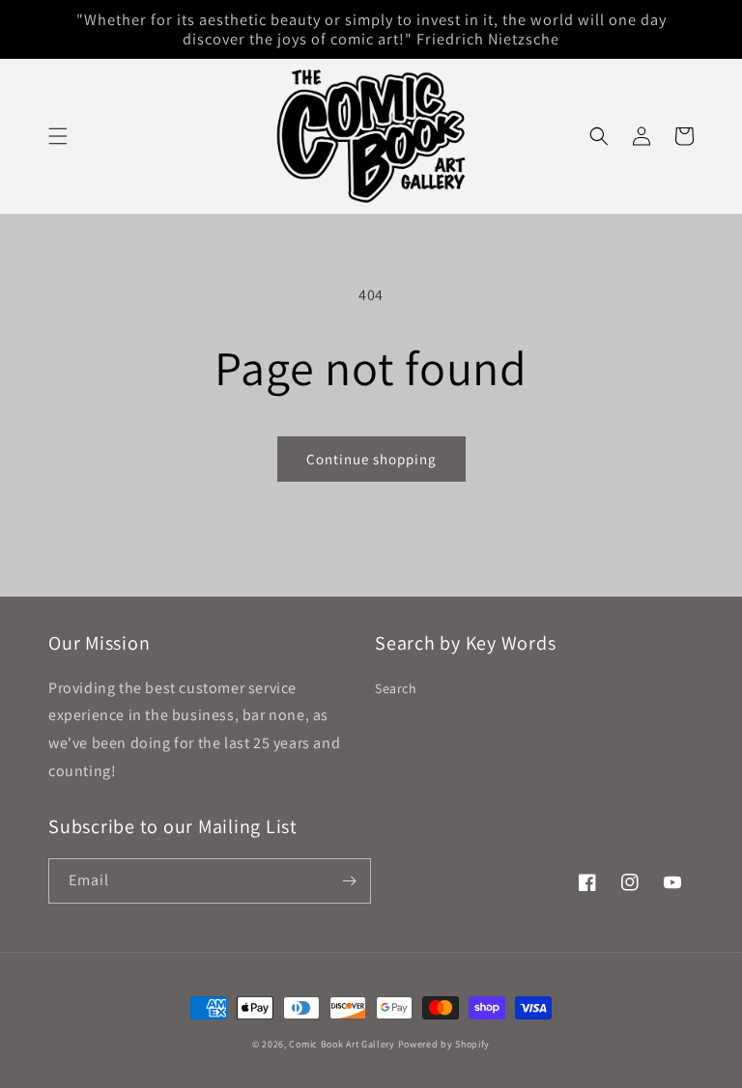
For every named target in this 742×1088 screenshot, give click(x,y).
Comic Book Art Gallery (341, 1044)
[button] (58, 136)
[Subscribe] (349, 881)
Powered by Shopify (444, 1044)
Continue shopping (371, 459)
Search (396, 688)
